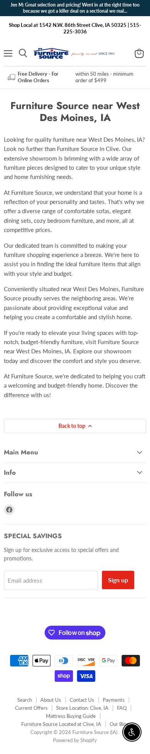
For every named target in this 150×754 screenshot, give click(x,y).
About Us (50, 700)
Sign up (118, 579)
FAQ (122, 708)
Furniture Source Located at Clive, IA (61, 724)
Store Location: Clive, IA (82, 708)
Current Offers (31, 708)
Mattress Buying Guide (71, 716)
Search (24, 700)
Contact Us (82, 700)
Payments (114, 700)
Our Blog (119, 724)
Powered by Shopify (75, 740)
